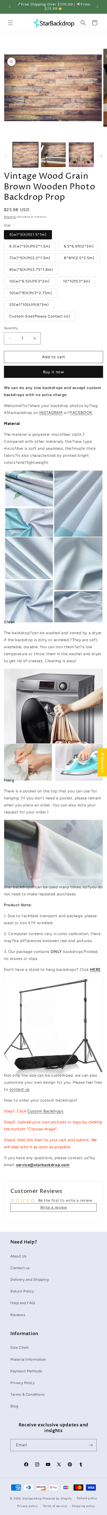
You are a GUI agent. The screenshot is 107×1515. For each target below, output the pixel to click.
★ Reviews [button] (102, 762)
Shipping (10, 216)
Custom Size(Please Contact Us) (39, 316)
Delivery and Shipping (29, 1279)
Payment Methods (26, 1371)
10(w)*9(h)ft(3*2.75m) (30, 293)
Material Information (28, 1359)
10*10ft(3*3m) (76, 281)
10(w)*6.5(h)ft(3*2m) (29, 281)
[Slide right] (101, 156)
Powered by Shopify (57, 1498)
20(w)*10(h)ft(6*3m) (29, 304)
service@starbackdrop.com (42, 1165)
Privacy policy (27, 1506)
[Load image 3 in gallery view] (81, 155)
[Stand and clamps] (53, 1064)
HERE (95, 969)
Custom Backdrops (45, 1111)
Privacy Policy (22, 1383)
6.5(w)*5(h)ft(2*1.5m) (29, 246)
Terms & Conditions (27, 1394)
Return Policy (22, 1291)
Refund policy (87, 1498)
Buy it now (53, 372)
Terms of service (55, 1506)
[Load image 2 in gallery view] (53, 155)
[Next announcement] (97, 6)
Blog (14, 1406)
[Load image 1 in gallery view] (25, 155)
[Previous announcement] (9, 6)
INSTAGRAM (51, 412)
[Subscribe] (90, 1445)
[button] (10, 23)
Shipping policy (83, 1506)
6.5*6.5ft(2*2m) (79, 246)
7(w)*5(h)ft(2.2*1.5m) (29, 258)
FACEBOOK (81, 412)
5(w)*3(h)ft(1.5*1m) (27, 234)
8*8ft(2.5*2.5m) (79, 258)
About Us (18, 1256)
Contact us (20, 1268)
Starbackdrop (32, 1498)
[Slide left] (5, 156)
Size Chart (19, 1347)
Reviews (17, 1315)
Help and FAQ (22, 1303)
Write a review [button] (53, 1207)
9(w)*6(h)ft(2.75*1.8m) (31, 269)
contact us (19, 1089)
